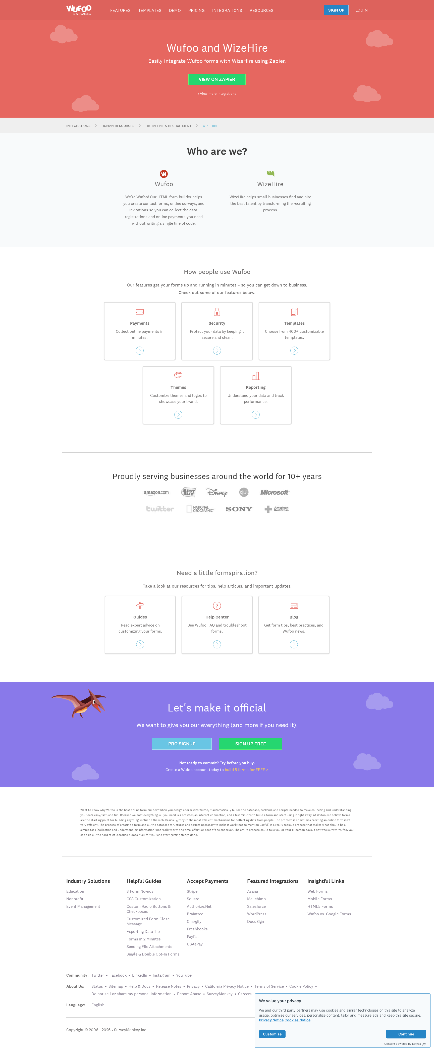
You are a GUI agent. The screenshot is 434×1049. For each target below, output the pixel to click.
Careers (245, 993)
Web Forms (317, 891)
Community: (77, 975)
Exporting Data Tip (143, 931)
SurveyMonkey (220, 993)
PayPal (193, 936)
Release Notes (168, 986)
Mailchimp (256, 898)
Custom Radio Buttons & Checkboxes (149, 909)
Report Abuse (189, 993)
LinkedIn (139, 975)
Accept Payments (208, 881)
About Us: (75, 986)
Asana (252, 891)
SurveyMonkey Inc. (130, 1029)
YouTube (184, 975)
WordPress (256, 914)
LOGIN (361, 10)
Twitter (97, 975)
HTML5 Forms (320, 906)
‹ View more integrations (217, 93)
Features (120, 10)
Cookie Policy (301, 986)
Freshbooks (197, 929)
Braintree (195, 914)
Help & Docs (139, 986)
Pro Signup (181, 744)
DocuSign (255, 921)
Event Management (83, 906)
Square (193, 898)
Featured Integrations (273, 881)
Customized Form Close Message (148, 921)
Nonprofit (74, 898)
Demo (175, 10)
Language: (75, 1005)
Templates (149, 10)
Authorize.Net (199, 906)
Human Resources (117, 125)
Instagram (162, 975)
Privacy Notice (271, 1020)
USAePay (195, 944)
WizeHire (210, 125)
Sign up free (250, 744)
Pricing (196, 10)
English (97, 1005)
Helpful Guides (144, 881)
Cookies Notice (297, 1020)
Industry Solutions (88, 881)
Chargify (194, 921)
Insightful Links (325, 881)
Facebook (118, 975)
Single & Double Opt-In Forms (153, 954)
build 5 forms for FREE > (246, 769)
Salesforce (256, 906)
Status (97, 986)
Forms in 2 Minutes (144, 939)
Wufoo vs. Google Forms (329, 914)
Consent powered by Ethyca (402, 1043)
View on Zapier (217, 79)
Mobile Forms (319, 898)
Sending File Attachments (149, 946)
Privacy (193, 986)
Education (75, 891)
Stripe (192, 891)
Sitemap (115, 986)
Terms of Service (269, 986)
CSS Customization (144, 898)
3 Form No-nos (140, 891)
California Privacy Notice (227, 986)
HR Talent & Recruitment (168, 125)
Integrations (227, 10)
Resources (262, 10)
